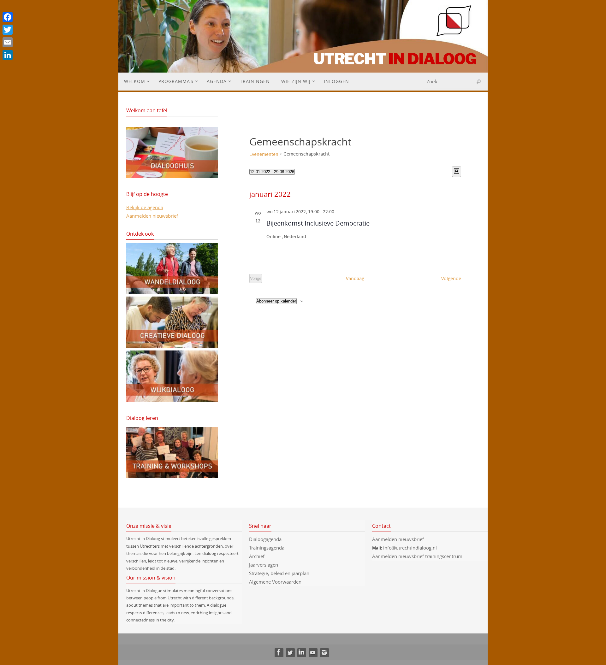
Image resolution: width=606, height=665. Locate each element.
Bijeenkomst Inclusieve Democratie (318, 223)
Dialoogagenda (265, 539)
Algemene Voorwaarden (275, 582)
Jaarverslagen (263, 565)
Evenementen (263, 154)
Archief (256, 556)
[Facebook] (279, 652)
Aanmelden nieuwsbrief (152, 216)
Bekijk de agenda (144, 207)
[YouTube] (313, 652)
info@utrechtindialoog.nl (410, 547)
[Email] (7, 42)
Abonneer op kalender (276, 301)
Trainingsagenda (266, 547)
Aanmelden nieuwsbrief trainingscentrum (418, 556)
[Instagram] (324, 652)
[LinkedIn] (301, 652)
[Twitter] (290, 652)
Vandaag (355, 278)
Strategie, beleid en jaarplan (279, 573)
